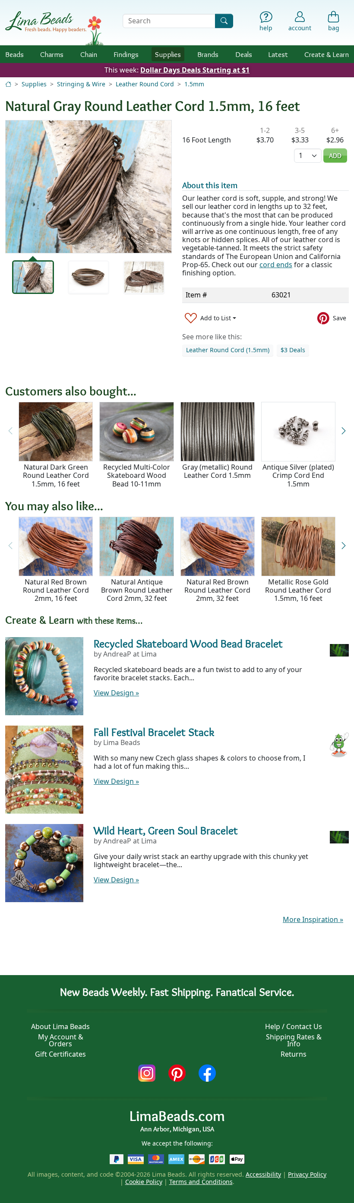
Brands (207, 54)
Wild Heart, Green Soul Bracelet (166, 830)
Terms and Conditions (201, 1182)
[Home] (8, 84)
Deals (243, 54)
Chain (88, 54)
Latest (278, 54)
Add (335, 156)
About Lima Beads (60, 1026)
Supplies (168, 54)
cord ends (275, 264)
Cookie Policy (143, 1182)
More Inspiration (313, 919)
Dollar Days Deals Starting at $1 (195, 70)
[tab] (33, 277)
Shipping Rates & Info (294, 1040)
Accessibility (263, 1174)
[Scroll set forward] (343, 431)
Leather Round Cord (145, 84)
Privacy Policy (307, 1174)
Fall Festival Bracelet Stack (154, 732)
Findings (126, 54)
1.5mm (194, 84)
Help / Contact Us (293, 1026)
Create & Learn (326, 54)
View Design (116, 693)
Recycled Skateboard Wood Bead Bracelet (188, 643)
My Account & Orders (60, 1040)
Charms (51, 54)
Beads (14, 54)
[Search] (224, 21)
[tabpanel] (88, 186)
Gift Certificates (60, 1054)
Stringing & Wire (81, 84)
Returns (294, 1054)
